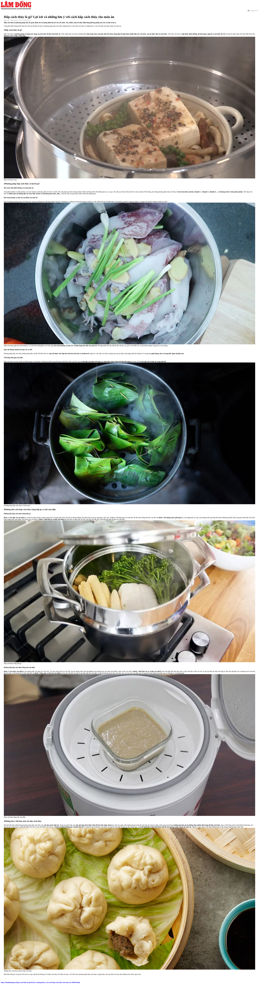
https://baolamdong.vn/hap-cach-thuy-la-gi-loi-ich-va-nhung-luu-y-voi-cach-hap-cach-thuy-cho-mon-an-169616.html (40, 982)
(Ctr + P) (254, 10)
